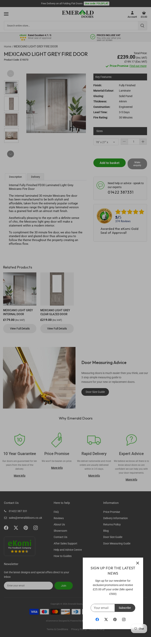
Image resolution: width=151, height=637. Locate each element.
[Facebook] (97, 619)
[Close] (137, 563)
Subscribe (125, 607)
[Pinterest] (115, 619)
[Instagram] (123, 619)
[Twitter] (106, 619)
